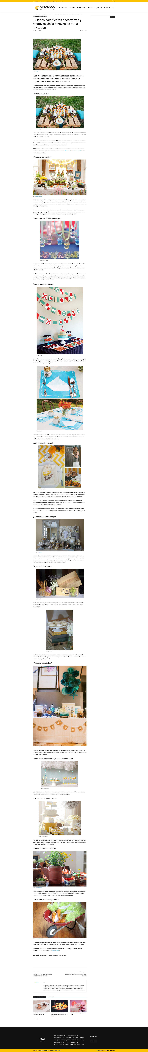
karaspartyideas (39, 196)
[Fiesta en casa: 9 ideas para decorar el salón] (78, 1006)
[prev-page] (34, 1019)
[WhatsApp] (45, 34)
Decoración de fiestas (47, 14)
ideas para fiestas (72, 76)
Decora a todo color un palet (73, 151)
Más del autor (50, 997)
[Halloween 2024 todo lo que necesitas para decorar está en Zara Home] (59, 1006)
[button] (113, 7)
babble (40, 552)
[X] (114, 1)
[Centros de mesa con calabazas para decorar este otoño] (41, 1006)
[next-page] (36, 1019)
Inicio (34, 14)
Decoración (39, 14)
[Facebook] (112, 1)
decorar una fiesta (43, 955)
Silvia (36, 30)
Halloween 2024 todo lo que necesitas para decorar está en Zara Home (59, 1014)
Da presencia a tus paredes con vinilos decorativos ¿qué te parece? (42, 974)
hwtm (37, 71)
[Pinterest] (41, 34)
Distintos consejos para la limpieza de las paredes (75, 974)
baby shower (55, 950)
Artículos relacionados (39, 997)
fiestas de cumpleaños (53, 955)
